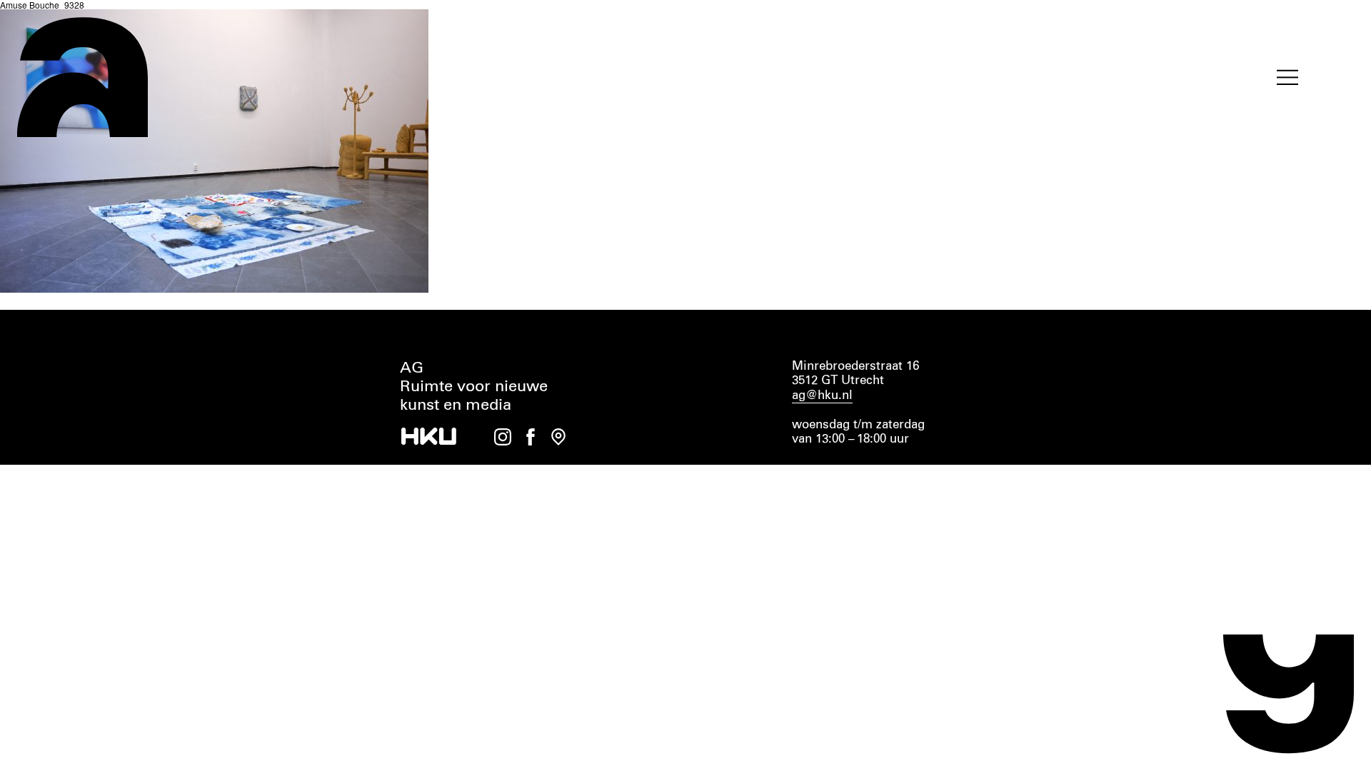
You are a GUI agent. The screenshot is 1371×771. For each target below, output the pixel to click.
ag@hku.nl (822, 396)
